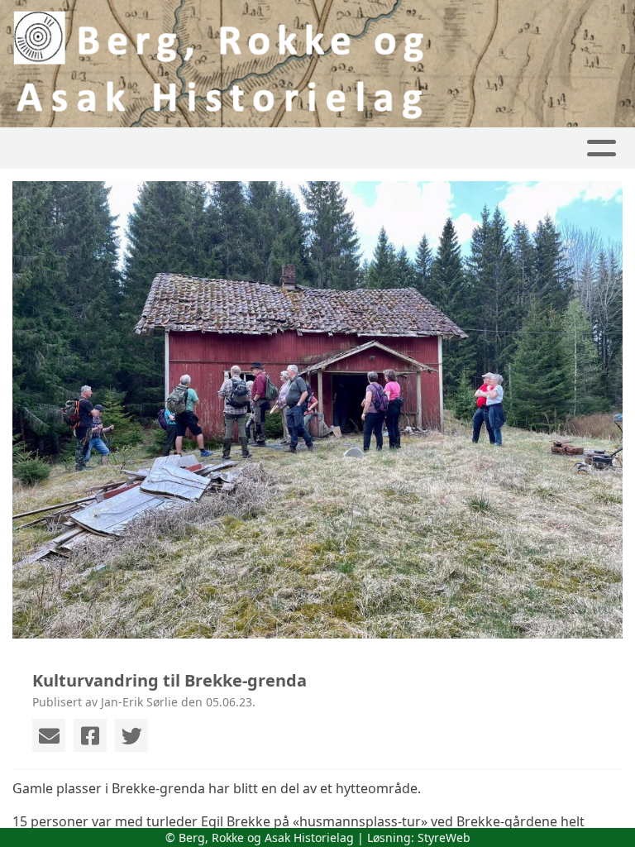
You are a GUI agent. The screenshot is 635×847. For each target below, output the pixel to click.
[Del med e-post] (48, 735)
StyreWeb (444, 837)
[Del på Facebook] (90, 735)
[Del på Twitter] (131, 735)
